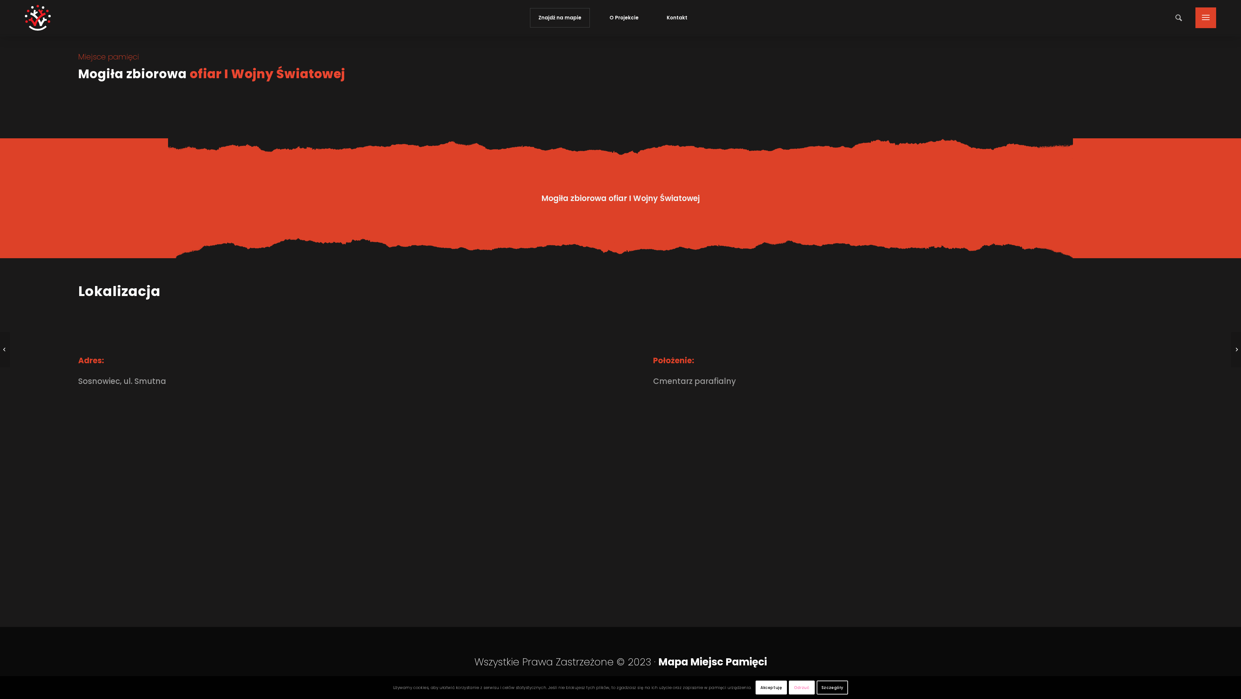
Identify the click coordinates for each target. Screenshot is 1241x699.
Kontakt (677, 17)
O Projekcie (624, 17)
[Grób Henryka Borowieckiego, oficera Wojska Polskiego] (5, 349)
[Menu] (1203, 18)
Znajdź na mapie (559, 17)
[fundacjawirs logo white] (38, 18)
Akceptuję (771, 687)
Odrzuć (802, 687)
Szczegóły (832, 687)
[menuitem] (1179, 18)
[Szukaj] (1179, 18)
